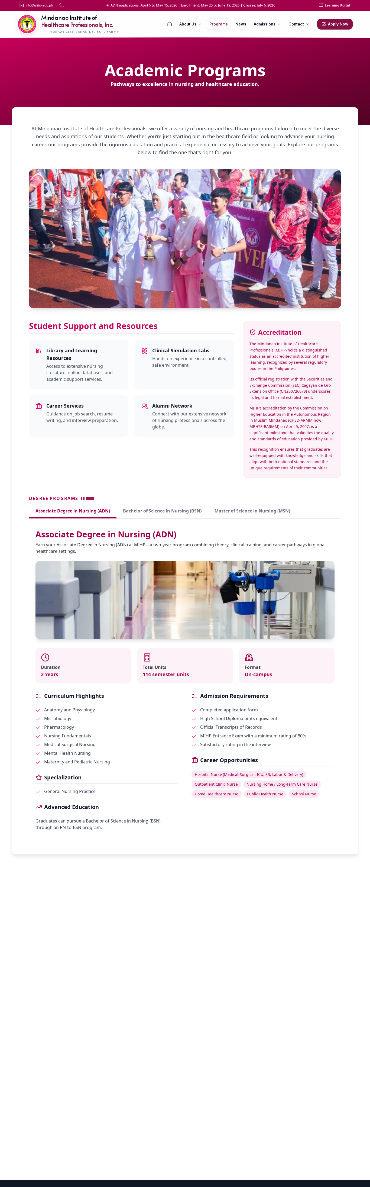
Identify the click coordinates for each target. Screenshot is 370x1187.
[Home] (169, 24)
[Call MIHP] (61, 5)
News (240, 24)
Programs (218, 24)
